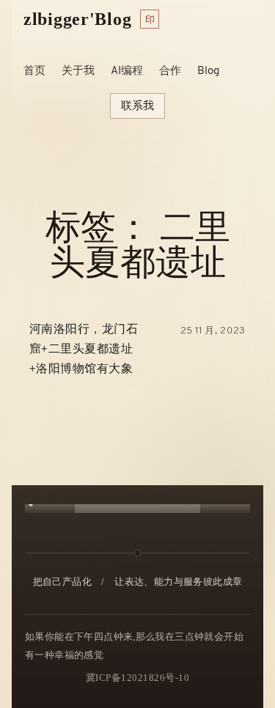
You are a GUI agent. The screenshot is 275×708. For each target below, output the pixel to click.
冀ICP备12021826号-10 (138, 677)
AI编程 (127, 71)
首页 (34, 71)
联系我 (137, 105)
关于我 (78, 71)
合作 (170, 71)
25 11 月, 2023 (213, 331)
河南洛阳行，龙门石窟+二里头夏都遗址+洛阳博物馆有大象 (83, 349)
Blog (208, 71)
